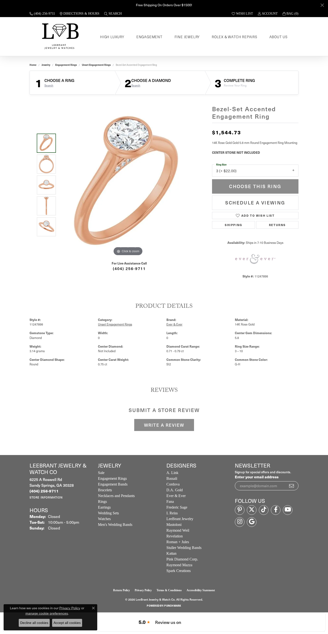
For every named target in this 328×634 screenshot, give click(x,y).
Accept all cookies (67, 623)
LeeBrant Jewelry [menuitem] (179, 519)
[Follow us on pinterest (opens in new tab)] (239, 510)
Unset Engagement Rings (96, 65)
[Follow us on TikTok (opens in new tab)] (263, 510)
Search (48, 85)
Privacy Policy (143, 590)
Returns (277, 225)
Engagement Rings (66, 65)
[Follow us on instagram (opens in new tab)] (239, 522)
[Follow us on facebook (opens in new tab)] (275, 510)
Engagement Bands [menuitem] (113, 484)
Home (33, 65)
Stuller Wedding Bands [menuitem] (183, 548)
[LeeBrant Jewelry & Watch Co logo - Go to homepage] (59, 36)
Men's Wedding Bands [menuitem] (115, 525)
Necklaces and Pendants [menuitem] (116, 496)
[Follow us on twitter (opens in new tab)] (251, 510)
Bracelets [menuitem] (105, 490)
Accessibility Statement (201, 590)
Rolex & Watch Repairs (234, 36)
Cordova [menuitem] (173, 484)
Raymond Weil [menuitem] (177, 530)
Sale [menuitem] (101, 473)
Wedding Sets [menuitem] (108, 513)
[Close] (322, 5)
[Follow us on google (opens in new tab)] (251, 522)
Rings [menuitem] (102, 501)
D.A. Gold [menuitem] (174, 490)
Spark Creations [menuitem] (178, 571)
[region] (128, 185)
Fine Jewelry (187, 36)
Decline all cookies (34, 623)
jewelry (46, 65)
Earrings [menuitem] (104, 507)
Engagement (149, 36)
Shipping (233, 225)
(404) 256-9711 (129, 268)
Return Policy (121, 590)
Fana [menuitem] (170, 501)
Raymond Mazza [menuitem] (179, 565)
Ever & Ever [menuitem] (176, 496)
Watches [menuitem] (104, 519)
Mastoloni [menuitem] (174, 525)
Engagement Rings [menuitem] (112, 478)
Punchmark (172, 605)
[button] (113, 13)
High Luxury (112, 36)
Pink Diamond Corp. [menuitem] (182, 559)
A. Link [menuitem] (172, 473)
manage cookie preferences (46, 613)
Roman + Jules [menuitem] (177, 542)
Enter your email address (257, 476)
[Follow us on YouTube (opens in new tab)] (287, 510)
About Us (278, 36)
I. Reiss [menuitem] (172, 513)
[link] (42, 13)
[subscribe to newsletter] (291, 485)
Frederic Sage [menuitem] (176, 507)
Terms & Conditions (169, 590)
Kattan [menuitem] (171, 553)
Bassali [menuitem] (171, 478)
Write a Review (164, 425)
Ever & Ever (174, 324)
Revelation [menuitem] (174, 536)
